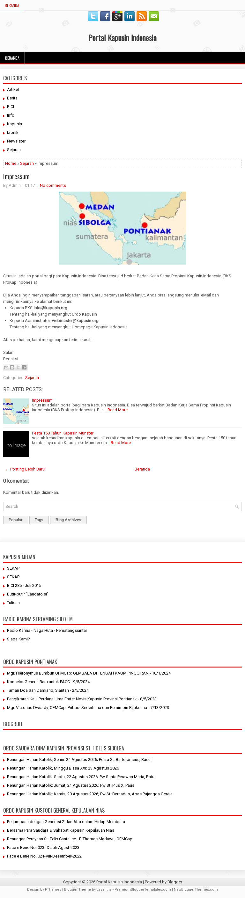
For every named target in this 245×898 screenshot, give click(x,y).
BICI (10, 106)
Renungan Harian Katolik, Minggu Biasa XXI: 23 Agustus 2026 (63, 768)
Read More (118, 409)
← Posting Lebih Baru (25, 469)
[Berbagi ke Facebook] (24, 367)
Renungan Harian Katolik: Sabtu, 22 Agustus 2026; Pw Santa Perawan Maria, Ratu (80, 776)
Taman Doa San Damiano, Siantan (38, 690)
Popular (16, 520)
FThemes (53, 889)
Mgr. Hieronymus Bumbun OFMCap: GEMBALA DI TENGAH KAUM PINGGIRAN (78, 673)
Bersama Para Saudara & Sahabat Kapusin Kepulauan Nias (60, 830)
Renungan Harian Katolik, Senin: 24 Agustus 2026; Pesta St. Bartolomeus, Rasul (79, 759)
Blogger (174, 882)
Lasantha (104, 889)
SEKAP (13, 568)
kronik (13, 132)
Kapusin (14, 123)
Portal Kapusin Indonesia (123, 37)
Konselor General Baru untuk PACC (38, 681)
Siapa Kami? (18, 639)
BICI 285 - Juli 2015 (24, 585)
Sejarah (14, 149)
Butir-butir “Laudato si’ (27, 594)
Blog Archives (68, 520)
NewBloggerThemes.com (196, 889)
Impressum (16, 176)
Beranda (12, 5)
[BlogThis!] (12, 367)
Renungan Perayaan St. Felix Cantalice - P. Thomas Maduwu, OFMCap (69, 838)
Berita (12, 98)
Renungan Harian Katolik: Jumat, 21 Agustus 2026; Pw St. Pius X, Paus (70, 785)
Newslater (16, 141)
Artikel (13, 89)
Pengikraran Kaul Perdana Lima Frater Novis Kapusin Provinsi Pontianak (72, 699)
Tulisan (13, 602)
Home (10, 163)
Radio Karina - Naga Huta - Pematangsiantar (47, 630)
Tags (39, 520)
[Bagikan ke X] (18, 367)
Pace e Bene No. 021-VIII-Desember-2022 (44, 856)
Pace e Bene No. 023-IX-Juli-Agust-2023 (43, 847)
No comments (53, 185)
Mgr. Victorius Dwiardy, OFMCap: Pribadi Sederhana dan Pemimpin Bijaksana (77, 707)
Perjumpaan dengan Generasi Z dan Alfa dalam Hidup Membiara (66, 821)
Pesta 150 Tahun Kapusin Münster (62, 433)
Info (10, 115)
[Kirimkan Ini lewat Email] (6, 367)
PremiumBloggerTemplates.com (143, 889)
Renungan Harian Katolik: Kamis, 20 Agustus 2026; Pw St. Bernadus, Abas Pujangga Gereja (90, 794)
